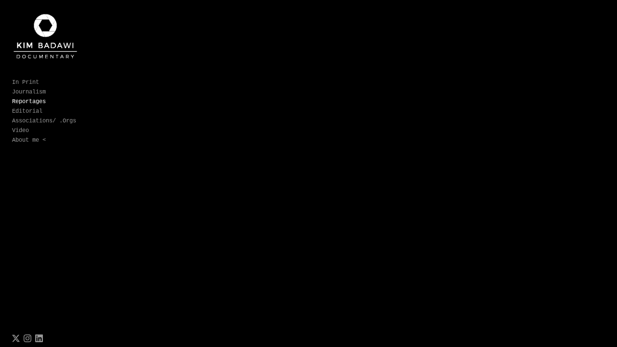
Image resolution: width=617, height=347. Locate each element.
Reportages (29, 101)
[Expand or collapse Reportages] (52, 102)
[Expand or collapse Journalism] (52, 92)
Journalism (29, 92)
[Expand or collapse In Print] (45, 82)
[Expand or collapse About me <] (52, 140)
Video (20, 130)
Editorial (27, 111)
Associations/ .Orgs (44, 121)
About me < (29, 140)
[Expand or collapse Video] (35, 130)
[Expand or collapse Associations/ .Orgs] (82, 121)
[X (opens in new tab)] (16, 338)
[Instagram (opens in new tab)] (27, 338)
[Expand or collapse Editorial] (49, 111)
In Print (25, 82)
